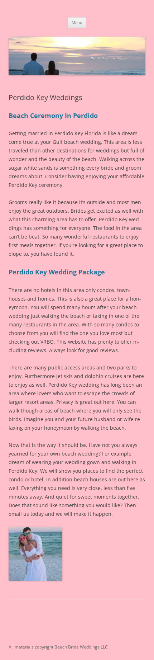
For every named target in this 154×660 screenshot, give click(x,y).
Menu (77, 22)
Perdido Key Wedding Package (57, 272)
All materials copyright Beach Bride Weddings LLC (58, 647)
